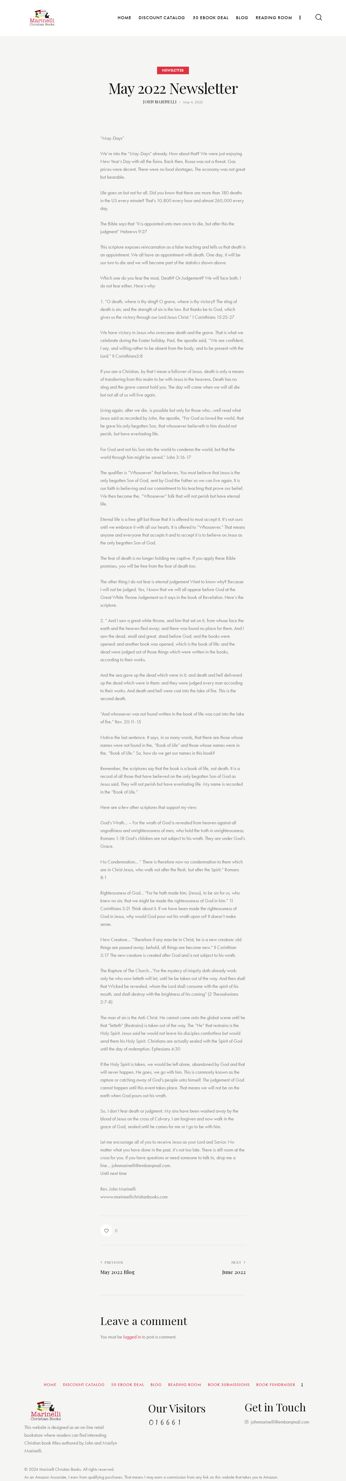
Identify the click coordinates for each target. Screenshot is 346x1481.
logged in (132, 1337)
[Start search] (318, 17)
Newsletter (173, 70)
